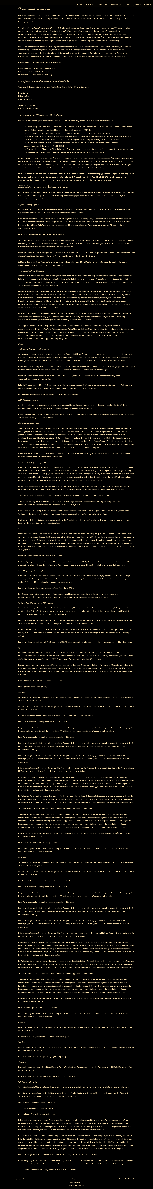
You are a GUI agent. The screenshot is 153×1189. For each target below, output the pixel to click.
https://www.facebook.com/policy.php (53, 1036)
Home (79, 5)
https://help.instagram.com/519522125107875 (37, 1007)
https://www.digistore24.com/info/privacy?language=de (41, 234)
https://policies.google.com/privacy (32, 686)
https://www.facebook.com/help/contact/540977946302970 (42, 722)
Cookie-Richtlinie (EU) (76, 1182)
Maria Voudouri (133, 1179)
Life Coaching (115, 5)
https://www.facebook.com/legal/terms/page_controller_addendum (46, 737)
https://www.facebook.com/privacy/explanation (37, 842)
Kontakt (147, 5)
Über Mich (89, 5)
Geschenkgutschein (133, 5)
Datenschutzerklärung (76, 1185)
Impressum (76, 1179)
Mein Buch (102, 5)
